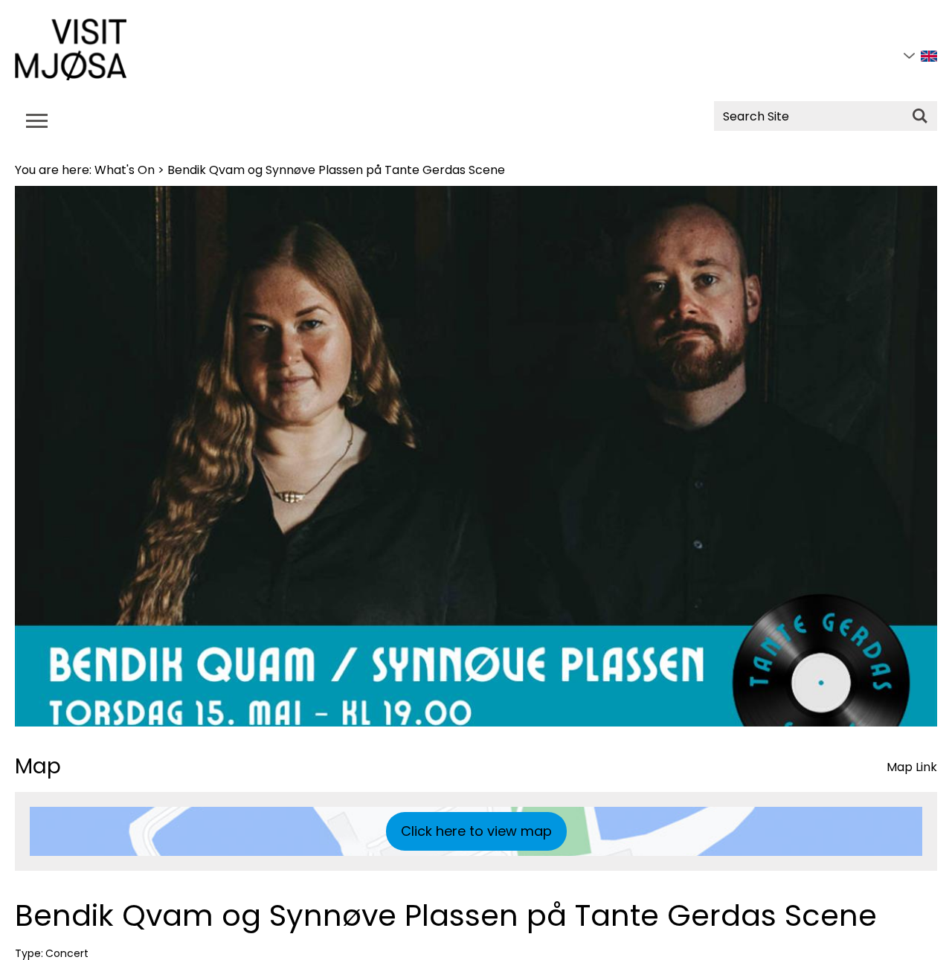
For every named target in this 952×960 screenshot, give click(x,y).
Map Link (912, 767)
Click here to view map (476, 831)
